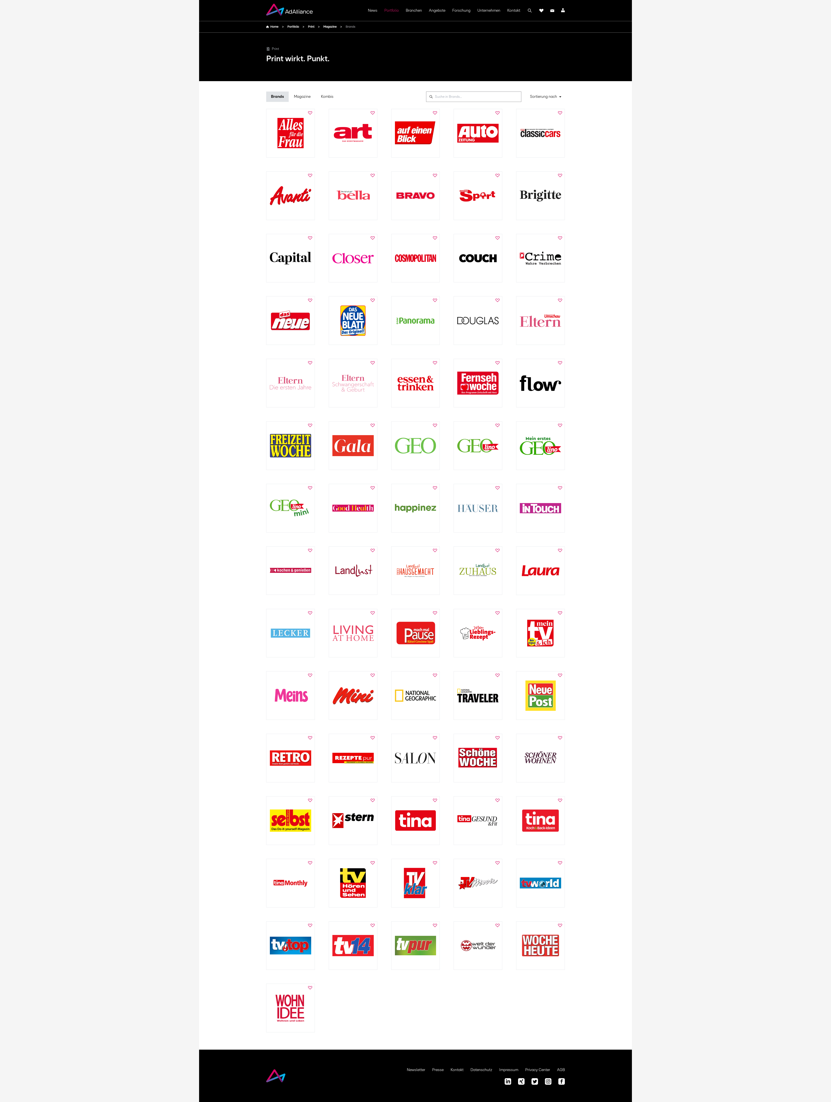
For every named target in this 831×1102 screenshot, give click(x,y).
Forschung (461, 11)
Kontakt (513, 11)
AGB (561, 1070)
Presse (438, 1070)
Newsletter (416, 1070)
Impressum (508, 1070)
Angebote (437, 11)
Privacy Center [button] (537, 1070)
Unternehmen (488, 11)
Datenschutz (481, 1070)
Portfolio (391, 11)
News (372, 11)
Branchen (414, 11)
